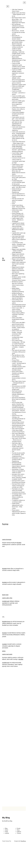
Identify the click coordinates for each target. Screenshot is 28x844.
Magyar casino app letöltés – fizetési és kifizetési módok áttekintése (18, 251)
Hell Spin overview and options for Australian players (18, 200)
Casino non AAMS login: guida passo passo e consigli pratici (18, 88)
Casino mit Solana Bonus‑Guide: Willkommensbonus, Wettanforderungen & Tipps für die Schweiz (19, 58)
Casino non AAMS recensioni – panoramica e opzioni (18, 92)
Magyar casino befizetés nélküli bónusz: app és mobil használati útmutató (18, 255)
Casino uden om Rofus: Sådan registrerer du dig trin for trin (18, 138)
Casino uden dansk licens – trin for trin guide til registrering (18, 128)
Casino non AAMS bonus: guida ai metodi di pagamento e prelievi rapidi (19, 83)
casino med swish (7, 654)
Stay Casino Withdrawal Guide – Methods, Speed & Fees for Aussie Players (19, 435)
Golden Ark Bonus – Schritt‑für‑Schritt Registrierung (17, 190)
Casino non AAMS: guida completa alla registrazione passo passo (18, 97)
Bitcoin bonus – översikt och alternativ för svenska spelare (18, 32)
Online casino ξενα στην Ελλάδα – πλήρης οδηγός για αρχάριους (18, 327)
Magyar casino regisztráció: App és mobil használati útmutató (19, 264)
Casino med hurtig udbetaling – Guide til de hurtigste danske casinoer (18, 52)
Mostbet (19, 542)
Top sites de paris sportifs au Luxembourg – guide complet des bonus (18, 454)
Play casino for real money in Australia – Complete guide (18, 347)
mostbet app (5, 662)
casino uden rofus (7, 598)
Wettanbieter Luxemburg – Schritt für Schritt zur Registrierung (18, 459)
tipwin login (5, 594)
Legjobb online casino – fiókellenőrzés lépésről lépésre (18, 229)
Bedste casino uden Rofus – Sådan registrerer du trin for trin (18, 14)
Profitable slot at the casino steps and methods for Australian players (18, 368)
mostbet (4, 644)
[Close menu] (7, 6)
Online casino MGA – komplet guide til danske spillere (18, 319)
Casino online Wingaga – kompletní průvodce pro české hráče (18, 114)
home (13, 203)
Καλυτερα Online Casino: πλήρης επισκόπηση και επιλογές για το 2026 (18, 485)
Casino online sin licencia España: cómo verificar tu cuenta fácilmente (18, 109)
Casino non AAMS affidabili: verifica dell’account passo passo (18, 78)
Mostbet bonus (6, 621)
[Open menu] (24, 2)
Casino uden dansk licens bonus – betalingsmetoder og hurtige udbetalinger (18, 133)
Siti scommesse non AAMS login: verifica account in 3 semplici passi (19, 387)
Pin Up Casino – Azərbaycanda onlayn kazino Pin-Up (17, 337)
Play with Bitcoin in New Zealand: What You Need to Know (18, 356)
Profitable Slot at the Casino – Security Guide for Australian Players (19, 363)
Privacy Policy (15, 360)
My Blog (6, 817)
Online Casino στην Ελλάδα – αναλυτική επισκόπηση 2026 (17, 332)
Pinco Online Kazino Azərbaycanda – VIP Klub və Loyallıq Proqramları (18, 342)
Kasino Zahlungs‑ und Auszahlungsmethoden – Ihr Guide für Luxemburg (18, 215)
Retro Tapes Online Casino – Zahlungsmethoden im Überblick (19, 383)
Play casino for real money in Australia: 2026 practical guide (18, 352)
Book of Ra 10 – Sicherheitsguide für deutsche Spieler (17, 37)
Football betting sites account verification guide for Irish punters (18, 182)
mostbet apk (5, 601)
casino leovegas (6, 539)
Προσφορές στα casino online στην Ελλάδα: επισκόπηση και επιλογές (18, 490)
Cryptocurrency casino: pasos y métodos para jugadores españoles (18, 166)
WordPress (23, 841)
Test (13, 451)
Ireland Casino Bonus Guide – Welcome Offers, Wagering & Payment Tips (18, 207)
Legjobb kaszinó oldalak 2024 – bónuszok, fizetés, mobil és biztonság (18, 224)
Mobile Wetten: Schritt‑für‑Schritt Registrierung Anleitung (18, 290)
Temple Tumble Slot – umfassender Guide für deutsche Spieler (17, 448)
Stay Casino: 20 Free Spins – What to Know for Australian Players (19, 440)
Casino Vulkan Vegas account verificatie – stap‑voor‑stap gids (17, 154)
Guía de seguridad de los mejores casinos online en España (18, 195)
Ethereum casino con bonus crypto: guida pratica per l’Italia (18, 177)
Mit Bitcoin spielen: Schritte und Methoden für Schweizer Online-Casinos (19, 278)
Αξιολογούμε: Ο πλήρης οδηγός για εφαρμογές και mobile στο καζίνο (18, 471)
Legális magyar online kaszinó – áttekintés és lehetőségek (17, 220)
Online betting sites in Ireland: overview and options (17, 301)
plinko (3, 651)
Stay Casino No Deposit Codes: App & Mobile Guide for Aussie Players (18, 430)
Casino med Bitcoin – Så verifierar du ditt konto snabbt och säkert (18, 47)
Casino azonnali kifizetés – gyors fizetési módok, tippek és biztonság (18, 42)
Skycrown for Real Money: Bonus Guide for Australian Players (18, 399)
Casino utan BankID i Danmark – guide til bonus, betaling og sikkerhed (18, 149)
